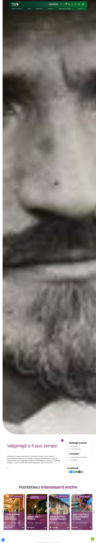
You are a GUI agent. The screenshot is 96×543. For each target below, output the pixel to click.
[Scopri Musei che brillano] (23, 527)
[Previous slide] (2, 512)
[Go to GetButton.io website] (92, 541)
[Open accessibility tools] (3, 540)
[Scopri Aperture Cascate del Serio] (90, 527)
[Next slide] (93, 512)
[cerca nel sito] (61, 4)
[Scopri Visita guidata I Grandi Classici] (45, 527)
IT (83, 4)
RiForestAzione (53, 4)
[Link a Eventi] (75, 4)
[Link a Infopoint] (78, 4)
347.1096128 (74, 460)
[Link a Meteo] (72, 4)
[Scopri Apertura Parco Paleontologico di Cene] (68, 527)
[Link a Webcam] (68, 4)
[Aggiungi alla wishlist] (62, 440)
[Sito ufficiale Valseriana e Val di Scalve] (15, 4)
